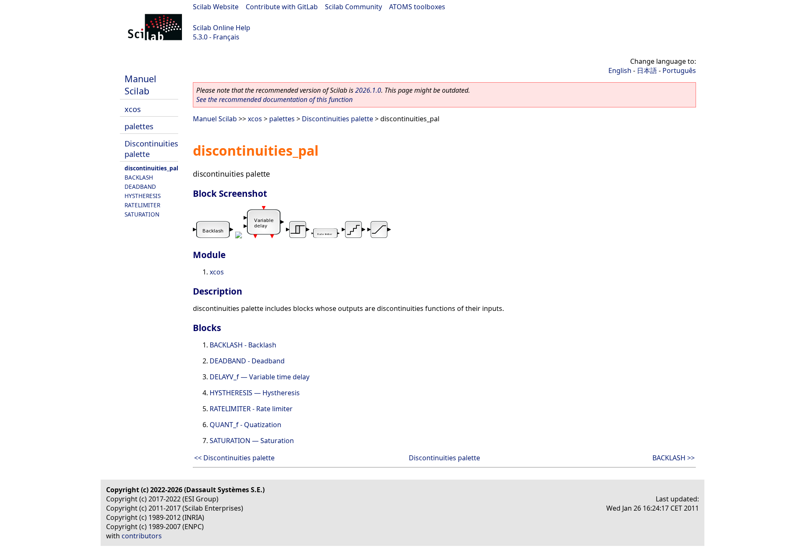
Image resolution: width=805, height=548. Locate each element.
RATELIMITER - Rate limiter (251, 408)
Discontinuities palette (337, 118)
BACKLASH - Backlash (243, 345)
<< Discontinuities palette (234, 457)
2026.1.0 (368, 90)
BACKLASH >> (673, 457)
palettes (139, 126)
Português (679, 70)
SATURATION (142, 214)
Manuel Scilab (140, 85)
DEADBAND (140, 186)
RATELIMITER (142, 205)
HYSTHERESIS (143, 196)
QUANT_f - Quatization (245, 424)
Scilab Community (353, 6)
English (619, 70)
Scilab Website (216, 6)
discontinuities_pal (151, 168)
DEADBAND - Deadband (247, 360)
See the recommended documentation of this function (274, 99)
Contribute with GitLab (282, 6)
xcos (133, 109)
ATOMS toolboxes (417, 6)
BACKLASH (139, 177)
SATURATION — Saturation (252, 440)
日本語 (647, 70)
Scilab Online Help (221, 27)
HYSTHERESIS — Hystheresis (255, 392)
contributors (142, 535)
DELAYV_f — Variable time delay (259, 376)
